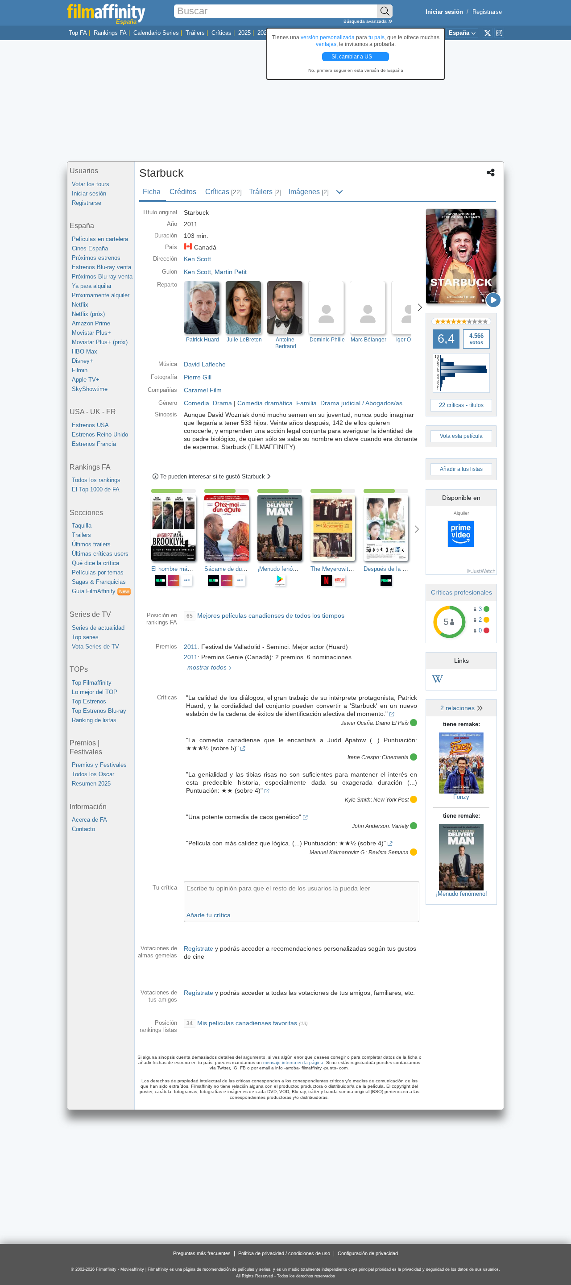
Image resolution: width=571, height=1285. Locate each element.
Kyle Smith (358, 800)
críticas (455, 405)
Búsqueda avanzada (365, 21)
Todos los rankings (96, 480)
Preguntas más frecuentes (202, 1253)
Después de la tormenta (394, 569)
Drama (222, 403)
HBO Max (84, 351)
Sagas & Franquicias (99, 581)
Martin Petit (231, 271)
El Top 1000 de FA (96, 489)
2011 (191, 646)
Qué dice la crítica (95, 563)
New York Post (391, 800)
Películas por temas (98, 572)
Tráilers (195, 32)
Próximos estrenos (96, 257)
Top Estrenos (89, 701)
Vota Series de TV (95, 646)
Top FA (78, 32)
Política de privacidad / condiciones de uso (284, 1253)
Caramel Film (203, 390)
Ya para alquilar (92, 286)
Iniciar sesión (89, 193)
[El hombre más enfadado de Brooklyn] (177, 528)
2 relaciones (458, 707)
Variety (400, 826)
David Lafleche (205, 364)
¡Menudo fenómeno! (461, 893)
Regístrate (198, 948)
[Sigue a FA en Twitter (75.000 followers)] (487, 32)
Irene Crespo (363, 757)
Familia (306, 403)
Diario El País (392, 723)
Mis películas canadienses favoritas (247, 1023)
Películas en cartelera (100, 239)
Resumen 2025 (91, 783)
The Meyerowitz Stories (341, 569)
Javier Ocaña (357, 723)
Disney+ (82, 361)
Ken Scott (197, 271)
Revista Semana (388, 852)
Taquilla (81, 525)
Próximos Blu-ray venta (102, 276)
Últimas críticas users (100, 553)
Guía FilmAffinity (100, 591)
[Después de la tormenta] (390, 528)
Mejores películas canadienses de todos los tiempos (270, 615)
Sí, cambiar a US (352, 57)
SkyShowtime (90, 389)
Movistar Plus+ (91, 332)
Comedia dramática (265, 403)
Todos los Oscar (93, 774)
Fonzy (461, 797)
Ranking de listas (94, 720)
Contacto (83, 829)
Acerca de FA (89, 819)
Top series (85, 637)
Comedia (196, 403)
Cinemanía (395, 757)
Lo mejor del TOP (94, 692)
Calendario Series (156, 32)
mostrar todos (206, 667)
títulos (476, 405)
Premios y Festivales (99, 764)
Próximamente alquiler (100, 295)
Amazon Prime (91, 323)
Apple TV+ (85, 379)
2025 (244, 32)
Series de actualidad (98, 627)
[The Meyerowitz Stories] (337, 528)
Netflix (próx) (88, 314)
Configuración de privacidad (368, 1253)
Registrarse (487, 11)
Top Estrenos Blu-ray (99, 710)
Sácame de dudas (227, 569)
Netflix (80, 304)
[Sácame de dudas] (230, 528)
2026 (263, 32)
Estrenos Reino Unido (100, 434)
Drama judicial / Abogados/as (361, 403)
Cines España (90, 248)
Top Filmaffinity (92, 682)
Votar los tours (90, 184)
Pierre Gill (197, 377)
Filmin (79, 370)
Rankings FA (110, 32)
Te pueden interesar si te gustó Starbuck (213, 476)
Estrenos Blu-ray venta (101, 267)
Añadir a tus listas (461, 469)
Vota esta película (461, 436)
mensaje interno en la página (293, 1062)
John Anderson (370, 826)
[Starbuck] (461, 256)
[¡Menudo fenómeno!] (461, 856)
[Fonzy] (461, 762)
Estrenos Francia (94, 444)
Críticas (221, 32)
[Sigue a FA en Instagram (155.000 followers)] (499, 32)
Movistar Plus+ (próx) (100, 342)
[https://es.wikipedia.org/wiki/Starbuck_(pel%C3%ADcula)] (437, 680)
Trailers (81, 535)
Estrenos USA (90, 425)
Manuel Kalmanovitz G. (338, 852)
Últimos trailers (91, 544)
